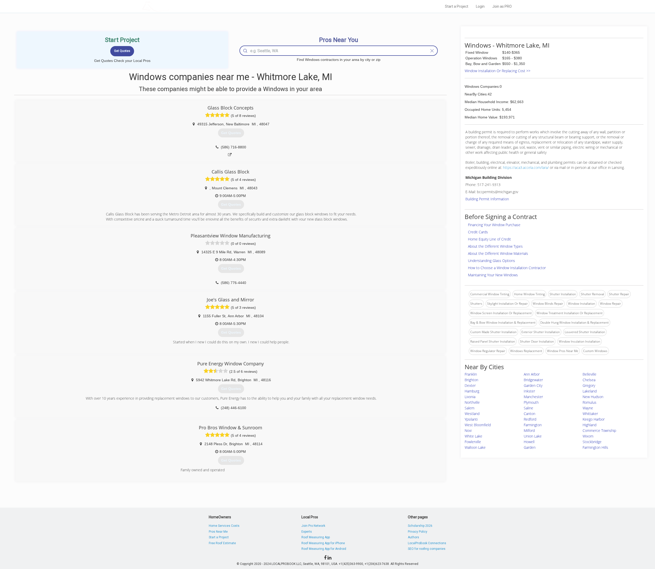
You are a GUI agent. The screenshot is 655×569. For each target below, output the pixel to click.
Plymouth (531, 402)
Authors (413, 537)
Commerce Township (599, 430)
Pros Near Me (218, 531)
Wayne (588, 408)
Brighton (471, 379)
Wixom (588, 436)
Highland (589, 424)
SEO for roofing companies (426, 549)
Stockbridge (592, 441)
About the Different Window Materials (498, 253)
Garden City (533, 385)
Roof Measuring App (315, 537)
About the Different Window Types (495, 246)
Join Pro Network (313, 526)
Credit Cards (478, 231)
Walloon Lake (475, 447)
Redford (530, 419)
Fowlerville (473, 441)
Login (480, 6)
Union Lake (533, 436)
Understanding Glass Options (491, 260)
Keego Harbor (594, 419)
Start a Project (456, 6)
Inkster (529, 391)
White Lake (473, 436)
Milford (529, 430)
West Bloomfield (478, 424)
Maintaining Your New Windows (493, 274)
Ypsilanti (471, 419)
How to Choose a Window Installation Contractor (507, 267)
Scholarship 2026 (420, 526)
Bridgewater (533, 379)
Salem (469, 408)
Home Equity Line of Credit (489, 239)
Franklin (471, 374)
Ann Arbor (532, 374)
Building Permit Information (487, 198)
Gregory (589, 385)
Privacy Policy (417, 531)
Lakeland (590, 391)
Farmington (533, 424)
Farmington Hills (595, 447)
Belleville (589, 374)
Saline (528, 408)
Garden (530, 447)
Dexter (470, 385)
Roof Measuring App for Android (323, 549)
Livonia (470, 396)
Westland (472, 413)
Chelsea (589, 379)
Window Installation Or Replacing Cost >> (497, 70)
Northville (472, 402)
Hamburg (472, 391)
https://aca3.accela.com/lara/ (526, 167)
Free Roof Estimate (222, 543)
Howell (529, 441)
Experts (306, 531)
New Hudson (593, 396)
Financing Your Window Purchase (494, 224)
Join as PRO (502, 6)
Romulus (589, 402)
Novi (468, 430)
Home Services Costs (224, 526)
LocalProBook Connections (427, 543)
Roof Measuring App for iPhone (323, 543)
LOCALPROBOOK (172, 6)
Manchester (533, 396)
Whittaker (590, 413)
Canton (529, 413)
